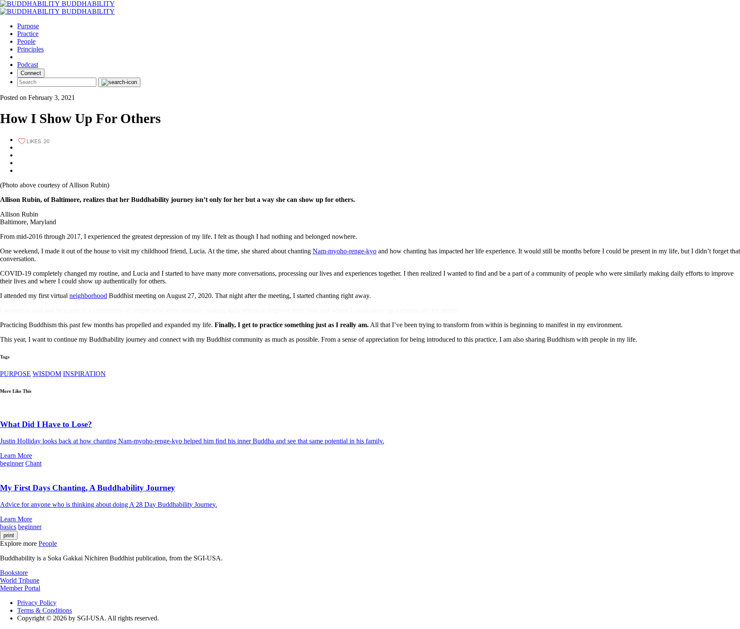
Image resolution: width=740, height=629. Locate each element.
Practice (28, 33)
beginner (12, 463)
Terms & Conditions (44, 610)
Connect (31, 73)
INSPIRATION (84, 373)
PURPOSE (15, 373)
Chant (33, 463)
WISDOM (47, 373)
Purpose (28, 26)
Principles (30, 49)
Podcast (27, 64)
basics (8, 526)
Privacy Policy (37, 602)
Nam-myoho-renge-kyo (344, 251)
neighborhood (88, 295)
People (26, 41)
